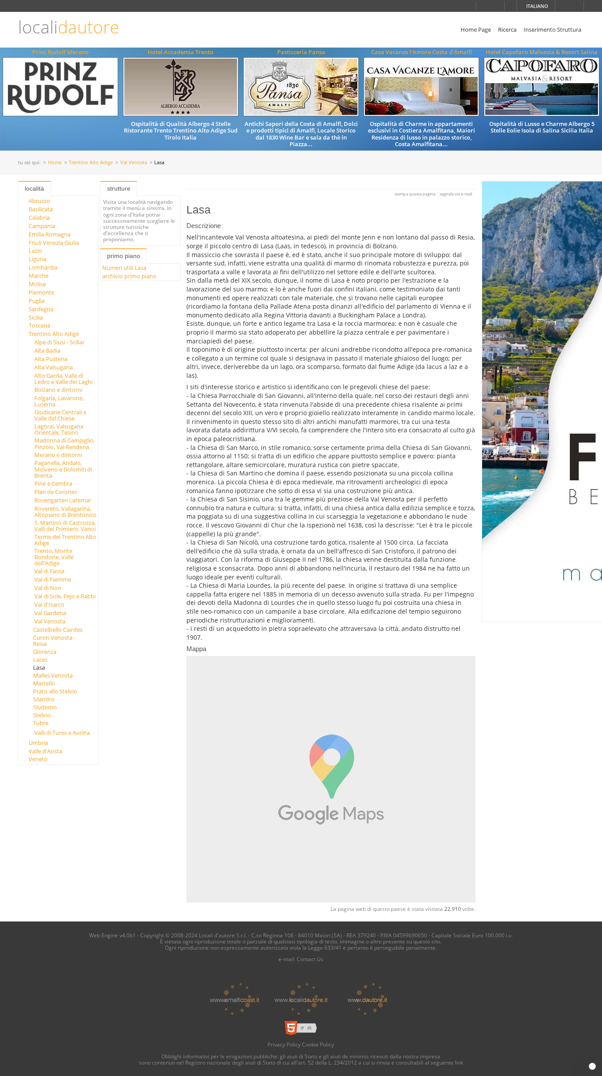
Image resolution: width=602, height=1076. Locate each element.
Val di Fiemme (52, 579)
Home (55, 162)
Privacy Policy (284, 1044)
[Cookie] (592, 1066)
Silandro (44, 699)
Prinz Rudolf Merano (60, 52)
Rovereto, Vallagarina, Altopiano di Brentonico (65, 511)
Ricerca (507, 29)
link (459, 1062)
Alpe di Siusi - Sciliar (59, 342)
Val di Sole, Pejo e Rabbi (65, 596)
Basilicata (41, 209)
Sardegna (41, 309)
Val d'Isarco (49, 604)
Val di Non (47, 588)
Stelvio (42, 715)
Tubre (40, 723)
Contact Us (310, 958)
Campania (42, 226)
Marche (38, 276)
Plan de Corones (55, 492)
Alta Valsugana (53, 367)
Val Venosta (133, 162)
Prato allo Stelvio (55, 691)
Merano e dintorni (58, 455)
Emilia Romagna (50, 234)
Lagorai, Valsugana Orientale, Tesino (58, 429)
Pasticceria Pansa (301, 52)
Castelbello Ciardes (57, 629)
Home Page (476, 29)
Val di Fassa (49, 571)
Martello (44, 683)
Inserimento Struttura (552, 29)
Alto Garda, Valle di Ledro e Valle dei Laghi (63, 378)
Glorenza (44, 652)
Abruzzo (39, 201)
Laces (40, 659)
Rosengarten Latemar (62, 500)
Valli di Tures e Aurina (62, 733)
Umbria (38, 743)
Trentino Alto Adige (91, 162)
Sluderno (45, 707)
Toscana (39, 325)
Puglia (37, 301)
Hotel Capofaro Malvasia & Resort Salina (542, 52)
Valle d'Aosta (45, 751)
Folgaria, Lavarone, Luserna (59, 401)
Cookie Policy (318, 1044)
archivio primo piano (129, 276)
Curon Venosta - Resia (54, 640)
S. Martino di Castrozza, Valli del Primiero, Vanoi (65, 526)
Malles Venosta (53, 675)
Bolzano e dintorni (58, 390)
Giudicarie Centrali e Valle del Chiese (60, 415)
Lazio (35, 250)
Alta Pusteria (50, 359)
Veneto (38, 759)
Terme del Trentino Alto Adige (65, 540)
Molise (37, 284)
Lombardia (43, 267)
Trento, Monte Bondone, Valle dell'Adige (54, 557)
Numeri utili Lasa (124, 268)
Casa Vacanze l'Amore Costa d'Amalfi (421, 52)
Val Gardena (50, 613)
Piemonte (41, 292)
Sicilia (36, 317)
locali (68, 27)
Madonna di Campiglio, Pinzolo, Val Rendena (64, 443)
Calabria (39, 217)
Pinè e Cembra (53, 483)
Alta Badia (47, 350)
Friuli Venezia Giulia (54, 243)
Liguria (37, 259)
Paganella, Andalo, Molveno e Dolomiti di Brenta (63, 469)
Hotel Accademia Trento (180, 52)
